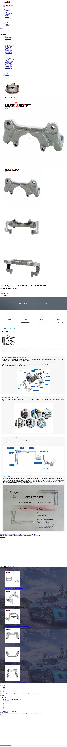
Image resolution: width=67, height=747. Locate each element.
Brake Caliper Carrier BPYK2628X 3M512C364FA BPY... (17, 664)
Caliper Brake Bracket (4, 540)
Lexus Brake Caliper (8, 56)
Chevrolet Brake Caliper (9, 41)
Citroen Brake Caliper (8, 43)
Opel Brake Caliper (8, 63)
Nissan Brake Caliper (8, 62)
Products (4, 688)
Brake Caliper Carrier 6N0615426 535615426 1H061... (16, 607)
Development (7, 14)
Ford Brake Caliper (8, 48)
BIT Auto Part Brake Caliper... (11, 97)
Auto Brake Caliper (3, 713)
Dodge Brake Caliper (8, 46)
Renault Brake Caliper (8, 66)
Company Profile (7, 10)
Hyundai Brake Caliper (8, 51)
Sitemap (6, 712)
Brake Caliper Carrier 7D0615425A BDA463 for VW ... (17, 588)
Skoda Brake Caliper (8, 68)
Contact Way (7, 22)
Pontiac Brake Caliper (8, 65)
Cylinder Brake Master (38, 713)
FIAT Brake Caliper (8, 47)
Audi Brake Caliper (8, 39)
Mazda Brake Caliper (8, 58)
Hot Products (2, 712)
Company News (7, 24)
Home (4, 8)
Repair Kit (4, 76)
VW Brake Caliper (8, 72)
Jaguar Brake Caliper (8, 53)
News (3, 23)
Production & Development (7, 13)
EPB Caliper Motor (8, 19)
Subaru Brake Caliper (8, 69)
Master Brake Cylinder (30, 713)
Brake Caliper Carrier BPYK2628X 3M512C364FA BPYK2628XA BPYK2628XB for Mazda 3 (20, 534)
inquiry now (2, 695)
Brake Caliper (7, 17)
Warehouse (6, 15)
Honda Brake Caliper (8, 50)
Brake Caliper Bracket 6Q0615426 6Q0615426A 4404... (17, 682)
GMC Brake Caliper (8, 49)
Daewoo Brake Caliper (8, 44)
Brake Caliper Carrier (8, 18)
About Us (4, 687)
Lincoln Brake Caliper (8, 57)
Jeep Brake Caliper (8, 54)
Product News (7, 25)
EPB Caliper (5, 74)
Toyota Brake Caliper (8, 70)
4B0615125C (2, 537)
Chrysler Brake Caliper (8, 42)
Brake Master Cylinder (22, 713)
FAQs (6, 11)
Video (6, 12)
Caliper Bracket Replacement (5, 539)
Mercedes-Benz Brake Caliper (10, 59)
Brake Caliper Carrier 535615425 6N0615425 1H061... (16, 645)
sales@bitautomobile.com (25, 322)
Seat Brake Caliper (8, 67)
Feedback (6, 21)
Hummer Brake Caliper (8, 52)
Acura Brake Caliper (8, 37)
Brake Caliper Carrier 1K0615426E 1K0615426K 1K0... (17, 626)
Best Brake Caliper (10, 713)
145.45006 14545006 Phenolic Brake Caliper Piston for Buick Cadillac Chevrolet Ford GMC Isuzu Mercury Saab (21, 535)
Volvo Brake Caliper (8, 71)
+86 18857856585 (6, 700)
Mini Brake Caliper (8, 60)
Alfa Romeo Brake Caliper (9, 38)
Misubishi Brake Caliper (9, 61)
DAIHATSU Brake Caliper (9, 45)
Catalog (4, 26)
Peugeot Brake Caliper (8, 64)
